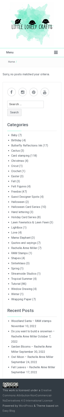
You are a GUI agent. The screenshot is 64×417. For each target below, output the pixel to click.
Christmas (17, 160)
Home (11, 61)
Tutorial (15, 283)
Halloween (18, 202)
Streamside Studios (23, 273)
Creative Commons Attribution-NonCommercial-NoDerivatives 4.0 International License (28, 395)
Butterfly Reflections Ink (26, 145)
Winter (15, 294)
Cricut (14, 166)
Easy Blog (9, 410)
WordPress (26, 405)
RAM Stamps (19, 253)
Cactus (15, 150)
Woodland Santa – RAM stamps (31, 321)
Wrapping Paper (21, 299)
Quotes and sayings (23, 243)
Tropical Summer (21, 278)
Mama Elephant (21, 237)
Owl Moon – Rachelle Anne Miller (32, 357)
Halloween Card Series (25, 207)
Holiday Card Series (23, 217)
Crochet (16, 171)
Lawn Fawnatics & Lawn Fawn (30, 222)
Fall (13, 181)
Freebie (16, 191)
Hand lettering (20, 212)
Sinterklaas (18, 263)
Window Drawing (21, 289)
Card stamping (20, 155)
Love (14, 232)
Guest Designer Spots (25, 196)
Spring (15, 268)
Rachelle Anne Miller (24, 248)
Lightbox (16, 227)
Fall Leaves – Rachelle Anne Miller (33, 367)
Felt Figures (18, 186)
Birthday (16, 140)
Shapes (16, 258)
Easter (15, 176)
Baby (14, 135)
